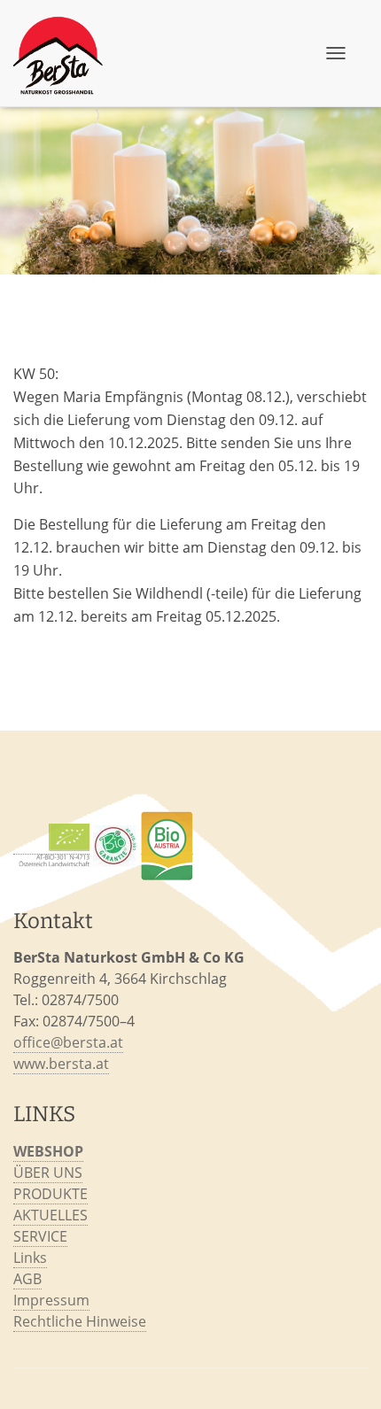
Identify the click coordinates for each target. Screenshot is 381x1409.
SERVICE (40, 1236)
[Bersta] (60, 53)
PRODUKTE (50, 1194)
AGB (27, 1279)
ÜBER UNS (47, 1172)
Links (30, 1257)
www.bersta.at (61, 1063)
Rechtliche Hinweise (79, 1321)
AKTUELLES (50, 1215)
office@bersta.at (68, 1042)
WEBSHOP (48, 1151)
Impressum (51, 1300)
